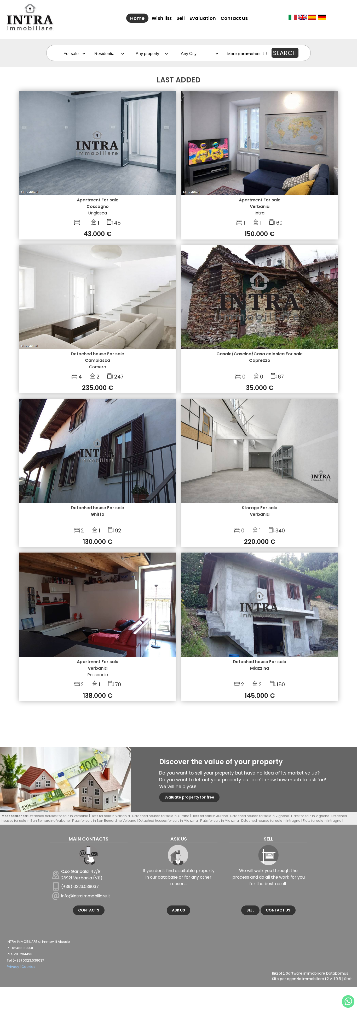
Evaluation (202, 18)
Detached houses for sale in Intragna (271, 820)
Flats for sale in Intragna (322, 820)
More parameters (244, 53)
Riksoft (278, 973)
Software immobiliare (305, 973)
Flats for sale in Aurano (210, 816)
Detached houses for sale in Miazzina (168, 820)
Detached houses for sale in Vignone (259, 816)
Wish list (162, 18)
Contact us (234, 18)
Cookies (28, 966)
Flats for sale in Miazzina (219, 820)
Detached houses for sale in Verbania (58, 816)
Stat (348, 978)
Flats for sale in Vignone (310, 816)
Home (137, 18)
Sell (180, 18)
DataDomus (337, 973)
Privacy (13, 966)
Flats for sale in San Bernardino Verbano (104, 820)
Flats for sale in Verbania (110, 816)
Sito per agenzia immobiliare (298, 978)
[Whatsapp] (348, 1001)
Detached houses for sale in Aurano (160, 816)
